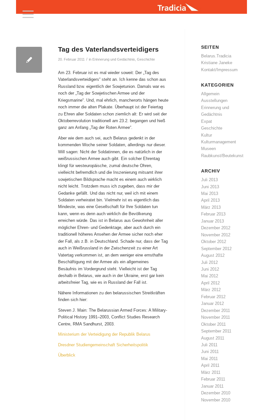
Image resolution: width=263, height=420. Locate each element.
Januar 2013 (212, 221)
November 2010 (215, 400)
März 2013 (211, 207)
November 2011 (215, 317)
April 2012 (210, 283)
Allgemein (210, 93)
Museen (208, 148)
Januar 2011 (212, 386)
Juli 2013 (209, 179)
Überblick (66, 355)
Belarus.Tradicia (216, 56)
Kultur (206, 135)
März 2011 (210, 372)
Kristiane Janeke (216, 62)
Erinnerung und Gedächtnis (113, 59)
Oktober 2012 (213, 241)
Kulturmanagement (218, 141)
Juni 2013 (210, 186)
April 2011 (210, 365)
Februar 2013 (213, 214)
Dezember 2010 (215, 393)
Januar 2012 (212, 303)
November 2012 (215, 234)
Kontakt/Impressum (219, 69)
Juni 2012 (210, 269)
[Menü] (25, 14)
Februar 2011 (213, 379)
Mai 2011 (209, 358)
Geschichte (146, 59)
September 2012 (216, 248)
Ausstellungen (214, 100)
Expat (206, 121)
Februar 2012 (213, 296)
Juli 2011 (209, 344)
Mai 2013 (209, 193)
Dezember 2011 (215, 310)
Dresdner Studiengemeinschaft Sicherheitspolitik (103, 344)
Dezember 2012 (215, 227)
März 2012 (211, 289)
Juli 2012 (209, 262)
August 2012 (213, 255)
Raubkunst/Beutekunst (222, 155)
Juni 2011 (210, 351)
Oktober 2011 (213, 324)
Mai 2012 (209, 275)
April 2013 (210, 200)
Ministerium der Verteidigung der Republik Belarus (104, 334)
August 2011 (212, 338)
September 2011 (216, 331)
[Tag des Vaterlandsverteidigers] (29, 60)
